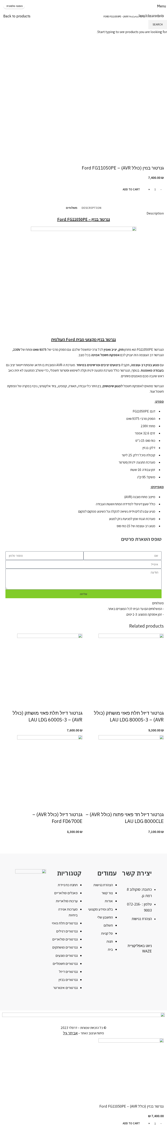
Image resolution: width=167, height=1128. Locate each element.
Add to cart (131, 189)
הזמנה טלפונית (15, 6)
